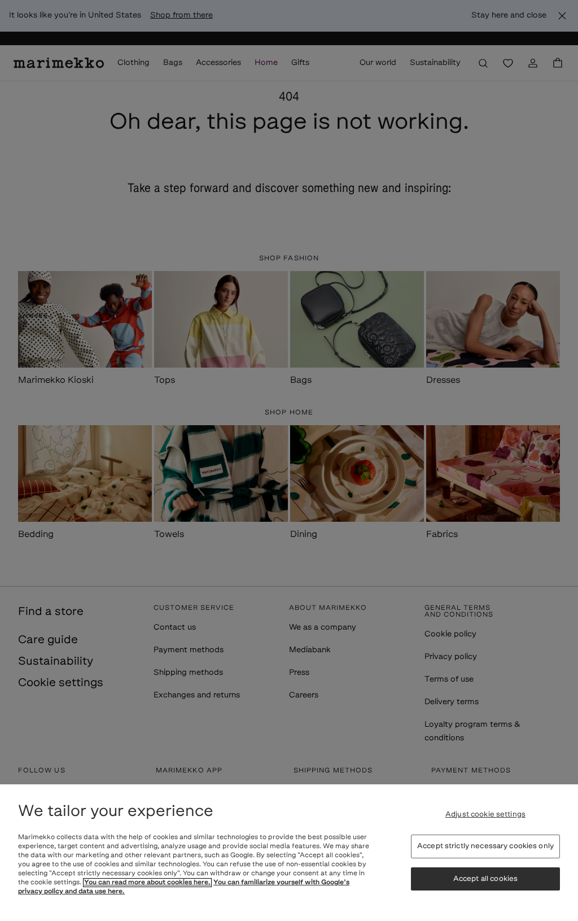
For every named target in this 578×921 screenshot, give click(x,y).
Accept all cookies (485, 879)
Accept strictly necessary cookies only (485, 846)
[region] (289, 852)
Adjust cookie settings (485, 814)
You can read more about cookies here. (147, 882)
